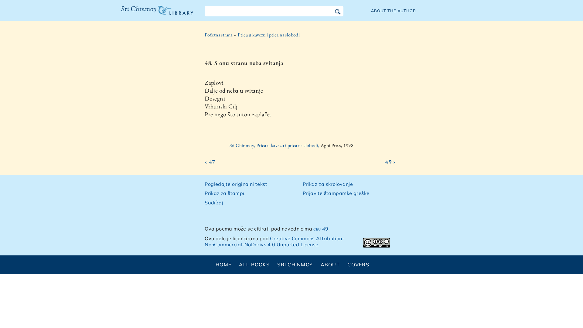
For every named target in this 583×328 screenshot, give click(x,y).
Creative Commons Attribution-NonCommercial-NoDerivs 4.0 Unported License (274, 241)
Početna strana (219, 35)
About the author (393, 10)
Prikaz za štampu (225, 193)
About (330, 264)
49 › (390, 162)
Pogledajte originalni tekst (236, 184)
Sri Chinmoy (295, 264)
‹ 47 (210, 162)
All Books (254, 264)
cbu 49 (320, 229)
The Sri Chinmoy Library (145, 14)
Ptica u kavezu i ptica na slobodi (269, 35)
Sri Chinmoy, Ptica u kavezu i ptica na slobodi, (275, 145)
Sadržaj (214, 203)
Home (223, 264)
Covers (358, 264)
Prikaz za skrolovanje (328, 184)
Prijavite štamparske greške (336, 193)
